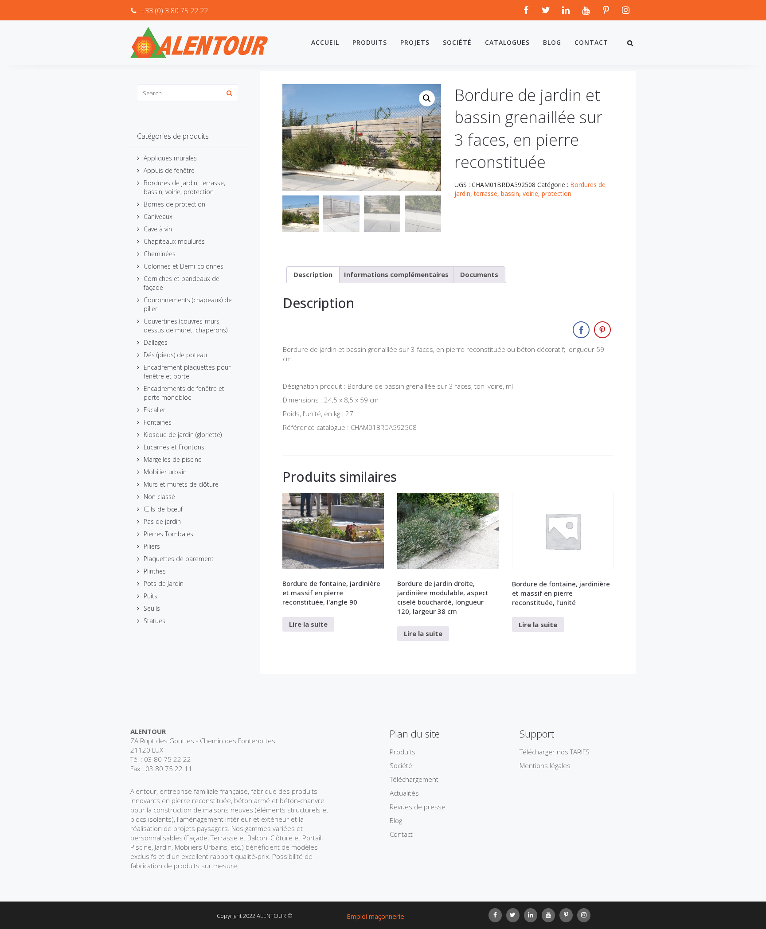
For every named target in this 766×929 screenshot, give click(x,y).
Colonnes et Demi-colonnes (183, 266)
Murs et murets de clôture (181, 484)
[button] (427, 98)
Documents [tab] (479, 274)
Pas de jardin (162, 521)
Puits (150, 596)
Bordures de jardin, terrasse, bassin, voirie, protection (184, 187)
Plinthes (155, 571)
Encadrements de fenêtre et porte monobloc (184, 393)
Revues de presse (418, 806)
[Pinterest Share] (602, 329)
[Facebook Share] (581, 329)
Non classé (159, 496)
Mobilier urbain (165, 472)
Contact (591, 42)
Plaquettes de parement (179, 558)
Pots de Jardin (164, 583)
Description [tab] (312, 274)
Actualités (404, 792)
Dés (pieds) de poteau (175, 355)
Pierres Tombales (168, 534)
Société (457, 42)
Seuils (152, 608)
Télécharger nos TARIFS (555, 751)
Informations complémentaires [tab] (396, 274)
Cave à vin (158, 229)
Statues (154, 621)
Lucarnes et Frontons (174, 447)
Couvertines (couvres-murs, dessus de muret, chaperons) (185, 325)
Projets (415, 42)
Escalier (154, 410)
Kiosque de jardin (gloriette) (183, 434)
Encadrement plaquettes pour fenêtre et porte (187, 371)
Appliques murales (170, 158)
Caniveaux (158, 216)
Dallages (156, 342)
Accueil (325, 42)
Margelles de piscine (173, 459)
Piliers (152, 546)
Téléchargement (414, 779)
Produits (369, 42)
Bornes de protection (174, 204)
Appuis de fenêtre (169, 170)
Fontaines (158, 422)
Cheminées (160, 254)
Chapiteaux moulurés (174, 241)
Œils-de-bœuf (163, 509)
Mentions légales (545, 765)
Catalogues (507, 42)
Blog (552, 42)
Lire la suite (308, 624)
